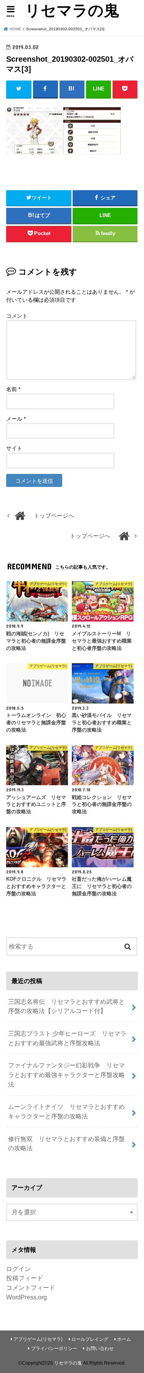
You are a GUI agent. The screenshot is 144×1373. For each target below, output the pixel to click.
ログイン (18, 1268)
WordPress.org (26, 1297)
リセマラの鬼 (72, 10)
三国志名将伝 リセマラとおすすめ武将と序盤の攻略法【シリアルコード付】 (66, 1006)
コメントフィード (30, 1287)
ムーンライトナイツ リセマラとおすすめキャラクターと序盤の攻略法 (66, 1111)
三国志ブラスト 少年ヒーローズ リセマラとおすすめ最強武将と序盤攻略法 (67, 1038)
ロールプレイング (89, 1339)
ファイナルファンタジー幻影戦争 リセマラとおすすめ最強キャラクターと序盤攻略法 (66, 1074)
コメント (17, 316)
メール (16, 419)
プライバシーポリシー (54, 1348)
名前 (13, 389)
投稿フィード (24, 1277)
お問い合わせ (100, 1348)
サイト (14, 448)
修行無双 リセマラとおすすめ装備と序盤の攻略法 (66, 1143)
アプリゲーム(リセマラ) (38, 1339)
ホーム (124, 1339)
